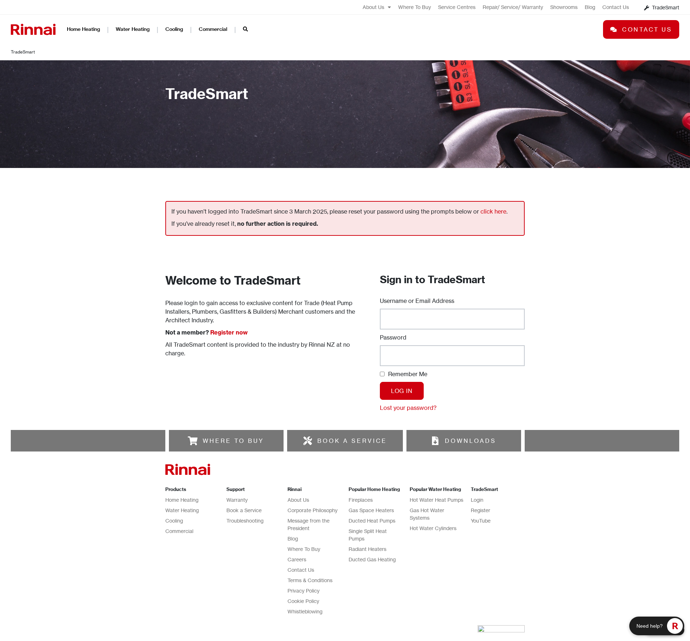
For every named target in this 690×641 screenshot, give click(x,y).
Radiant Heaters (367, 549)
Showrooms (564, 7)
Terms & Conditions (310, 580)
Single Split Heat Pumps (368, 535)
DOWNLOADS (470, 440)
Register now (229, 332)
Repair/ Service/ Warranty (513, 7)
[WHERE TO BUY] (193, 440)
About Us (373, 7)
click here (493, 211)
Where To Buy (414, 7)
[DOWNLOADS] (435, 440)
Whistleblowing (305, 611)
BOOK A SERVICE (352, 440)
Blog (590, 7)
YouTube (481, 521)
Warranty (237, 500)
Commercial (213, 29)
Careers (297, 559)
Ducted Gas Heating (372, 559)
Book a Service (244, 510)
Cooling (174, 29)
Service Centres (456, 7)
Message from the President (309, 524)
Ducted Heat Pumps (372, 521)
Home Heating (83, 29)
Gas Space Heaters (371, 510)
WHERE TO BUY (233, 440)
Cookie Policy (303, 601)
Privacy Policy (303, 591)
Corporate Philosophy (312, 510)
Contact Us (615, 7)
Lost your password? (408, 407)
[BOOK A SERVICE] (307, 440)
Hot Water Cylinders (433, 528)
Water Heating (133, 29)
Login (477, 500)
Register (480, 510)
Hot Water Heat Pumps (436, 500)
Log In (402, 390)
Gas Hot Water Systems (427, 514)
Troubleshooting (244, 521)
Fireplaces (361, 500)
